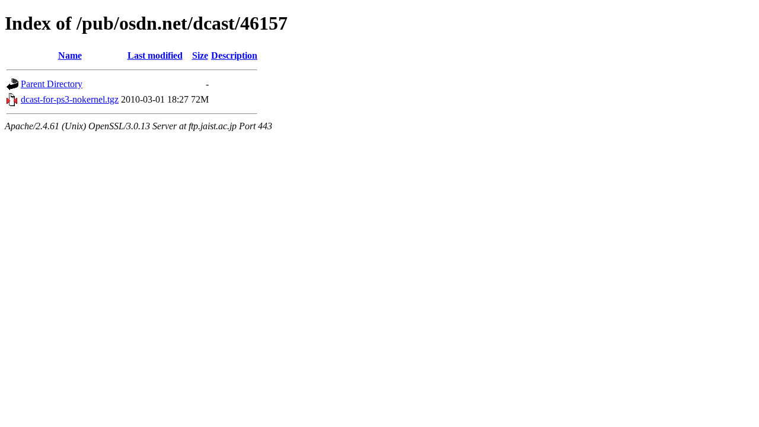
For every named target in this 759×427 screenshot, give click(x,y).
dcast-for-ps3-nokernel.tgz (70, 99)
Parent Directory (51, 84)
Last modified (155, 55)
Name (70, 55)
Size (200, 55)
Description (234, 55)
